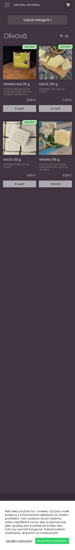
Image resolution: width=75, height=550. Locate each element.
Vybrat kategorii (36, 20)
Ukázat (55, 184)
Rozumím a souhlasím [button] (52, 541)
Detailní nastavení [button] (19, 541)
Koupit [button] (19, 109)
